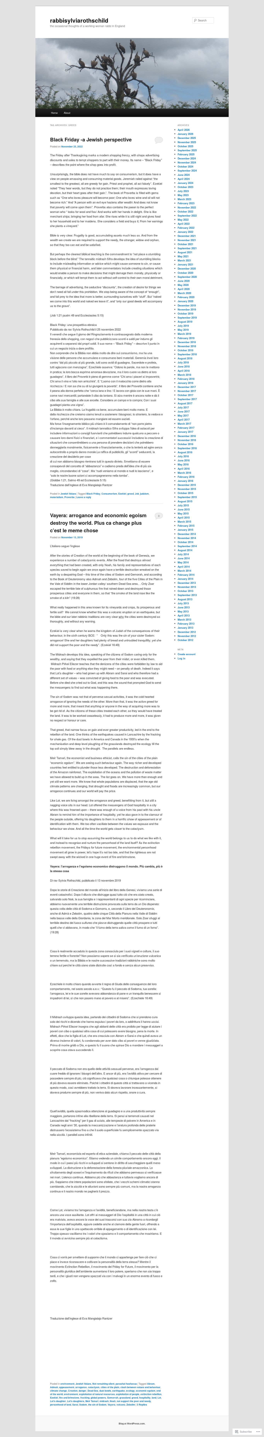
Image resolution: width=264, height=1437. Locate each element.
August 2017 (185, 403)
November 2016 (187, 440)
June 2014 (184, 558)
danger (82, 1390)
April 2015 (184, 517)
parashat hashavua (126, 1383)
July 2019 (183, 325)
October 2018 (185, 350)
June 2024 (184, 175)
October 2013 (185, 591)
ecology (130, 1390)
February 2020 (186, 297)
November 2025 (187, 142)
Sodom (83, 1404)
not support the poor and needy (134, 1401)
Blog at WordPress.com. (132, 1423)
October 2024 (185, 166)
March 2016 (184, 472)
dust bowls (105, 1390)
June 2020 (184, 281)
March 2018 (184, 375)
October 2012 (185, 640)
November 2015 (187, 489)
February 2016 (186, 477)
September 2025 (187, 150)
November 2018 (187, 346)
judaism (144, 493)
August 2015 (185, 501)
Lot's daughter (58, 1401)
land (154, 1397)
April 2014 (184, 566)
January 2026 (185, 134)
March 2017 (184, 423)
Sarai (75, 1404)
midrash (104, 1401)
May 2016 (183, 464)
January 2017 (185, 432)
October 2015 (185, 493)
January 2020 (185, 301)
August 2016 (185, 452)
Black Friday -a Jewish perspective (91, 139)
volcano (121, 1404)
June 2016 (184, 460)
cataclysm (94, 1387)
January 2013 (185, 627)
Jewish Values (68, 493)
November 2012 (187, 636)
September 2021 (187, 248)
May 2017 (183, 415)
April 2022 (184, 223)
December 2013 (187, 583)
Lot (159, 1397)
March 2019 (184, 334)
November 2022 (187, 207)
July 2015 (183, 505)
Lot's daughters (75, 1401)
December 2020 (187, 268)
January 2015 (185, 529)
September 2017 (187, 399)
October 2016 (185, 444)
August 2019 (185, 321)
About (67, 113)
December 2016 (187, 436)
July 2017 (183, 407)
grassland (124, 1397)
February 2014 (186, 575)
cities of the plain (110, 1387)
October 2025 (185, 146)
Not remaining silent (103, 1383)
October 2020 (185, 273)
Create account (186, 654)
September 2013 (187, 595)
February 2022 (186, 228)
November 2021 (187, 240)
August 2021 (185, 252)
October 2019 (185, 313)
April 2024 (184, 179)
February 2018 (186, 379)
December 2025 (187, 138)
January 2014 (185, 579)
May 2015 (183, 513)
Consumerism (109, 493)
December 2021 (187, 236)
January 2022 (185, 232)
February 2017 (186, 427)
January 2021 (185, 264)
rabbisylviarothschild (79, 20)
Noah (113, 1401)
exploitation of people (127, 1394)
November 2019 (187, 309)
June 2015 (184, 509)
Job (137, 493)
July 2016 (183, 456)
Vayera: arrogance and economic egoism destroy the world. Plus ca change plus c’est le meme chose (98, 523)
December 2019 (187, 305)
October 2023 (185, 187)
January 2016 (185, 481)
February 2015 (186, 525)
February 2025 (186, 154)
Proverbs (69, 497)
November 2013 (187, 587)
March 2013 (184, 619)
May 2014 (183, 562)
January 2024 (185, 183)
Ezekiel (122, 493)
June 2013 (184, 607)
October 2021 (185, 244)
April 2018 (184, 370)
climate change (58, 1390)
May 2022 (183, 219)
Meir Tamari (91, 1401)
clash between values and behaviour (140, 1387)
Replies (142, 1404)
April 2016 (184, 468)
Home (54, 113)
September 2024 (187, 170)
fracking (84, 1397)
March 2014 (184, 570)
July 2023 (183, 191)
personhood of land (60, 1404)
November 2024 (187, 162)
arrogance (81, 1387)
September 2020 (187, 277)
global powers (98, 1397)
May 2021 (183, 256)
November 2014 (187, 538)
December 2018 (187, 342)
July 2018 (183, 362)
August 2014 (185, 550)
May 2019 (183, 330)
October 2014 (185, 542)
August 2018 (185, 358)
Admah (54, 1387)
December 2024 (187, 158)
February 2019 (186, 338)
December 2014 (187, 534)
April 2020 (184, 289)
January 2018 (185, 383)
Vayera (111, 1404)
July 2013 (183, 603)
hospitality (145, 1397)
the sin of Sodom (97, 1404)
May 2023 (183, 195)
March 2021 (184, 260)
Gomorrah (112, 1397)
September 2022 (187, 215)
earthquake (118, 1390)
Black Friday (93, 493)
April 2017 (184, 419)
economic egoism (145, 1390)
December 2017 (187, 387)
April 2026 (184, 130)
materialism (56, 497)
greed (130, 493)
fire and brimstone (69, 1397)
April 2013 (184, 615)
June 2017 (184, 411)
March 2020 (184, 293)
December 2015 (187, 485)
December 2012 (187, 632)
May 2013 (183, 611)
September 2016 (187, 448)
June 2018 (184, 366)
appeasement (66, 1387)
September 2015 (187, 497)
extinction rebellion (151, 1394)
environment (67, 1383)
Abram (151, 1383)
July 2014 (183, 554)
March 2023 (184, 199)
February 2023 (186, 203)
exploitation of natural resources (97, 1394)
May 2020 (183, 285)
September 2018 (187, 354)
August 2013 (185, 599)
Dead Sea (93, 1390)
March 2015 (184, 521)
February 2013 (186, 623)
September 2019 (187, 317)
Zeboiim (130, 1404)
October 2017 (185, 395)
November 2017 (187, 391)
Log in (181, 658)
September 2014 (187, 546)
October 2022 (185, 211)
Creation (72, 1390)
